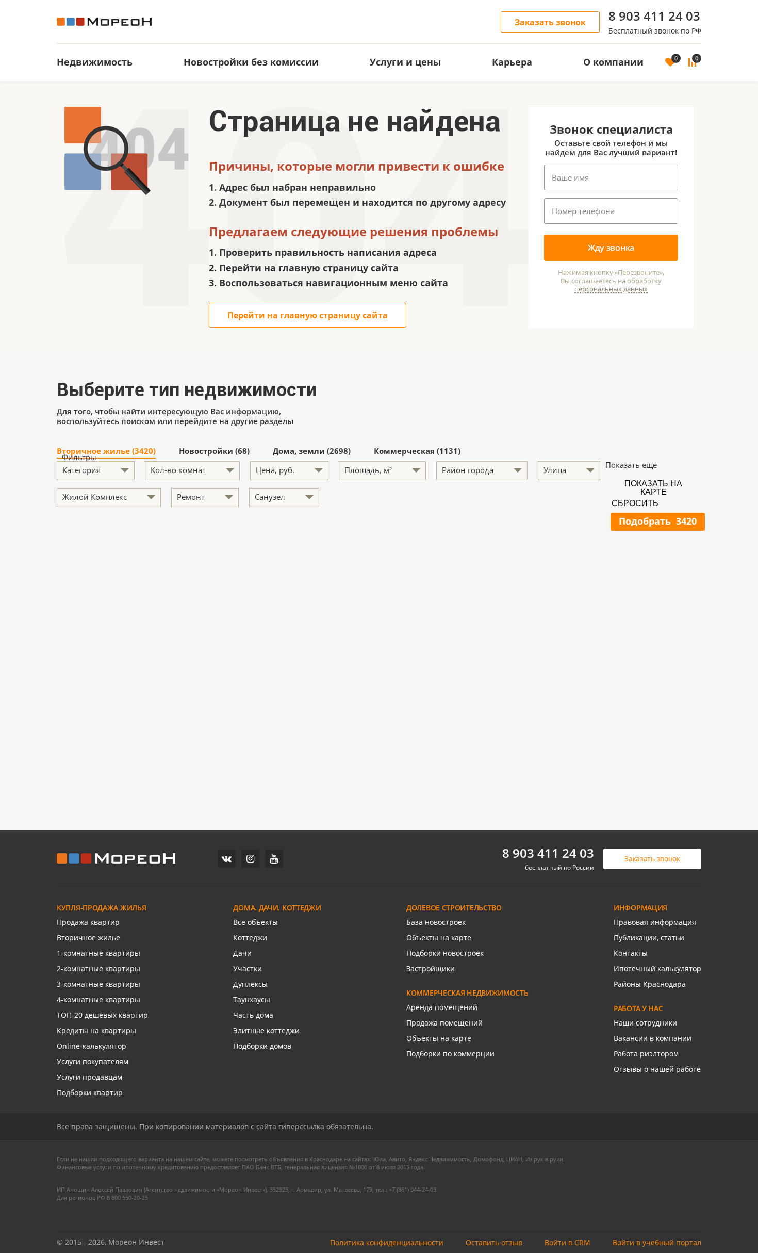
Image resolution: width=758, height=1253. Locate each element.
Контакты (631, 953)
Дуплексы (250, 984)
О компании (613, 62)
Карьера (512, 62)
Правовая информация (655, 922)
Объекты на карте (438, 937)
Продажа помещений (444, 1023)
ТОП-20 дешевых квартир (102, 1015)
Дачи (242, 953)
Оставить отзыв (494, 1242)
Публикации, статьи (649, 937)
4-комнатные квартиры (98, 999)
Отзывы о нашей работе (657, 1069)
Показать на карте (653, 487)
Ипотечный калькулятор (657, 968)
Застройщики (430, 968)
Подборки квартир (90, 1092)
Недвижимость (95, 62)
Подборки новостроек (445, 953)
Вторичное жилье (88, 937)
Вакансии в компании (652, 1038)
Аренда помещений (441, 1007)
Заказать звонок (550, 22)
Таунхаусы (251, 999)
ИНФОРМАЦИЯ (640, 908)
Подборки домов (262, 1046)
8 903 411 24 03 (654, 15)
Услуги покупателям (92, 1061)
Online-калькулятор (91, 1046)
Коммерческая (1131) (417, 451)
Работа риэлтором (646, 1054)
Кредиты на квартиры (96, 1030)
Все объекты (255, 922)
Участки (247, 968)
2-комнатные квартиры (98, 968)
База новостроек (436, 922)
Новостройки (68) (214, 451)
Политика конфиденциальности (386, 1242)
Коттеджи (250, 937)
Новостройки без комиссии (251, 62)
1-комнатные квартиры (98, 953)
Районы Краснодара (650, 984)
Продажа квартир (88, 922)
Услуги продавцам (89, 1077)
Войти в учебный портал (657, 1242)
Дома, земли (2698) (312, 451)
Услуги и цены (405, 62)
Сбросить (635, 503)
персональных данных (611, 289)
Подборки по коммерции (450, 1054)
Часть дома (253, 1015)
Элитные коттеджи (266, 1030)
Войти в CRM (567, 1242)
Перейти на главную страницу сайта (307, 315)
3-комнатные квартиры (98, 984)
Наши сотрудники (645, 1023)
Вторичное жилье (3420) (106, 451)
